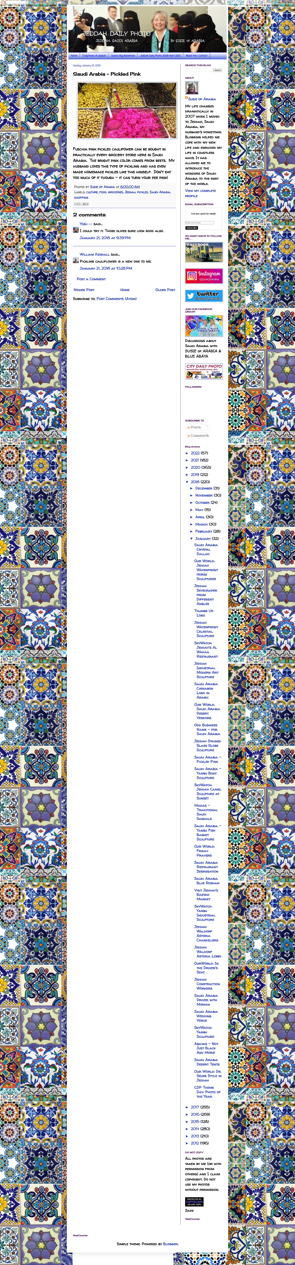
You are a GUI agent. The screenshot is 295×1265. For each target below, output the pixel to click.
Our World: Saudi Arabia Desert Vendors (207, 711)
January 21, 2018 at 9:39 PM (105, 237)
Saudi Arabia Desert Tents (207, 1062)
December (204, 488)
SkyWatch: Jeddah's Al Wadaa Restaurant (206, 649)
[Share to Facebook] (84, 204)
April (200, 516)
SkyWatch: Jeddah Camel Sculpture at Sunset (207, 791)
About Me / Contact (196, 56)
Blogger (170, 1243)
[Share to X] (81, 204)
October (203, 502)
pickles (142, 192)
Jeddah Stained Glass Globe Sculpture (207, 745)
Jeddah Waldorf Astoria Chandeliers (206, 933)
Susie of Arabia (202, 98)
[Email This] (75, 204)
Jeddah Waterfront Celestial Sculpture (206, 629)
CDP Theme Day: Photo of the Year (207, 1092)
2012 (195, 1143)
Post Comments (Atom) (117, 298)
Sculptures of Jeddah (94, 56)
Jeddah (130, 192)
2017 (195, 1107)
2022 (196, 453)
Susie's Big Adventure (123, 56)
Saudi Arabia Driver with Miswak (206, 1000)
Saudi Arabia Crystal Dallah (206, 549)
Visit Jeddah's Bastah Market (206, 895)
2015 (196, 1121)
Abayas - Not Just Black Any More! (206, 1048)
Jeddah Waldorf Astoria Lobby (207, 952)
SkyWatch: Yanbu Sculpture (204, 1032)
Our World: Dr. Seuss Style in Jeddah (208, 1076)
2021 (195, 460)
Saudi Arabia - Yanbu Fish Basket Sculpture (207, 832)
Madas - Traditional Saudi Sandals (206, 812)
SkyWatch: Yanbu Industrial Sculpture (204, 913)
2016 (196, 1114)
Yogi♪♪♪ (86, 223)
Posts (195, 427)
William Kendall (95, 254)
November (204, 495)
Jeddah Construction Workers (207, 984)
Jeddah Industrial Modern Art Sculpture (206, 670)
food (102, 192)
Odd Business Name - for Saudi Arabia (207, 729)
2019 (195, 474)
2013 (195, 1136)
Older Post (165, 289)
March (202, 524)
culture (92, 192)
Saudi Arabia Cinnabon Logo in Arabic (206, 690)
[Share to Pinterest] (87, 204)
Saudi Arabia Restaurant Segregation (206, 867)
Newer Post (84, 289)
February (204, 531)
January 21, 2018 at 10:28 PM (106, 268)
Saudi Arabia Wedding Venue (206, 1016)
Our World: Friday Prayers (204, 851)
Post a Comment (91, 278)
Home (74, 56)
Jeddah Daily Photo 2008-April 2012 (160, 56)
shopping (81, 197)
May (200, 509)
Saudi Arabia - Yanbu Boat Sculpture (207, 773)
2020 (196, 467)
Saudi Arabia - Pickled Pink (207, 759)
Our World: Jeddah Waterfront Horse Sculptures (206, 569)
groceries (115, 192)
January (203, 538)
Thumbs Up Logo (203, 613)
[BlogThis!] (78, 204)
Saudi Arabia (160, 192)
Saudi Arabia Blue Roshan (206, 880)
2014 (195, 1128)
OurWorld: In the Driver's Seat (206, 968)
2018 (196, 481)
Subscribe (192, 227)
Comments (199, 435)
